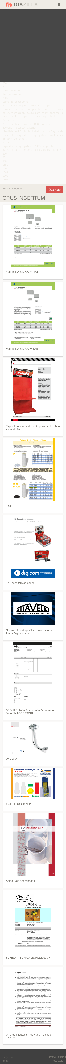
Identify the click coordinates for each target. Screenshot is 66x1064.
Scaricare (55, 189)
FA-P (9, 506)
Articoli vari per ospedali (20, 881)
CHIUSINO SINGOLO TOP (22, 349)
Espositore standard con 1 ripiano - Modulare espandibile (33, 427)
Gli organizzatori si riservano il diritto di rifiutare (29, 1035)
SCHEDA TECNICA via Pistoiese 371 (29, 957)
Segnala (58, 1061)
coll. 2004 (12, 758)
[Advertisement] (33, 45)
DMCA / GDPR (57, 1057)
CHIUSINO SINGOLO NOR (22, 272)
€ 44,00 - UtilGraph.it (18, 804)
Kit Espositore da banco (20, 583)
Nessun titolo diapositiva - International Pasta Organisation (29, 631)
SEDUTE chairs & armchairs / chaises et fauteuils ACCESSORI (30, 711)
